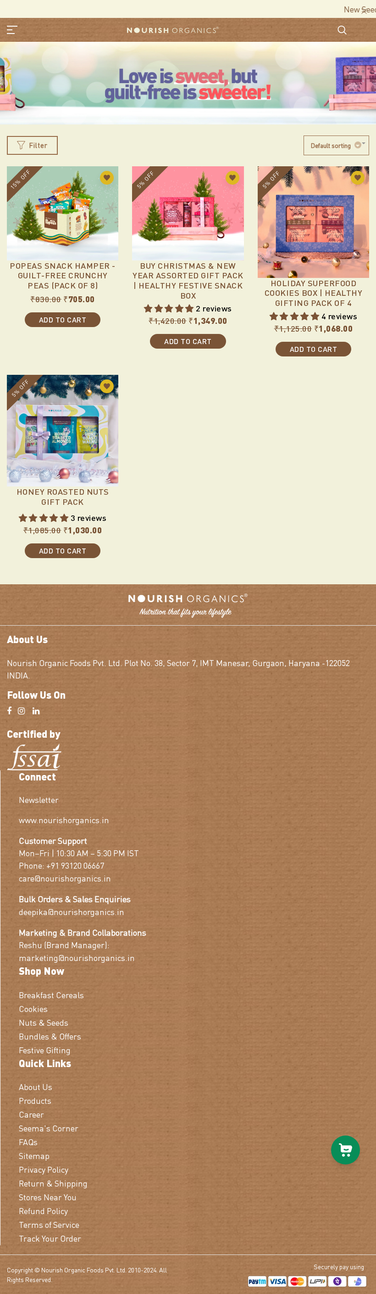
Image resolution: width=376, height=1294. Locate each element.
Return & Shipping (53, 1183)
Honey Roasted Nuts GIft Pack (63, 496)
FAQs (28, 1141)
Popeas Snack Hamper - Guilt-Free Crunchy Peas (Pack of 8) (63, 275)
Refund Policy (43, 1210)
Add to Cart (63, 319)
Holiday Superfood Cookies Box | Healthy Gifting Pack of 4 (314, 292)
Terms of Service (49, 1224)
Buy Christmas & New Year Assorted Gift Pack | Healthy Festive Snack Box (188, 280)
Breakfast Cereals (51, 994)
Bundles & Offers (50, 1036)
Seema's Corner (48, 1128)
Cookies (33, 1008)
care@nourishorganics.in (65, 878)
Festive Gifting (45, 1050)
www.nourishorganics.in (64, 819)
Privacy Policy (43, 1169)
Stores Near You (48, 1197)
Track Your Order (50, 1238)
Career (31, 1114)
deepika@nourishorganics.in (71, 911)
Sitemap (34, 1155)
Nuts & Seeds (43, 1022)
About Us (35, 1086)
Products (35, 1100)
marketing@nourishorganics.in (77, 957)
